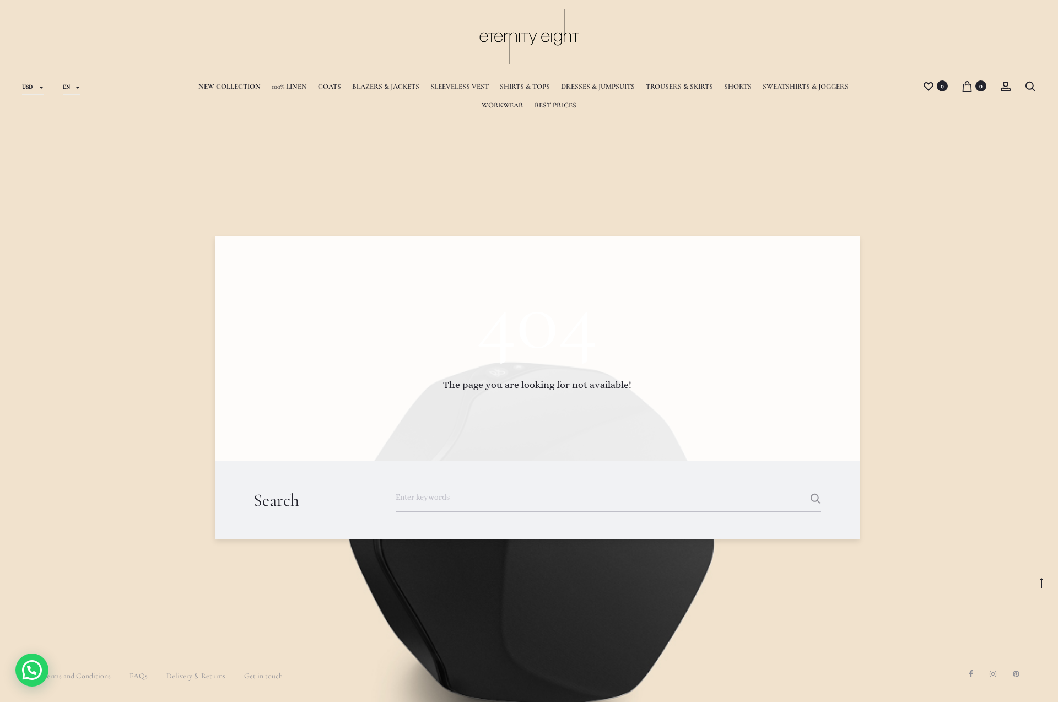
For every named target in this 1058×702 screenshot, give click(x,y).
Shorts (738, 86)
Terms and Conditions (76, 676)
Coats (329, 86)
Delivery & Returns (195, 676)
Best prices (555, 105)
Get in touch (263, 676)
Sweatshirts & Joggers (806, 86)
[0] (928, 85)
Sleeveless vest (459, 86)
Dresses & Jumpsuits (598, 86)
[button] (31, 670)
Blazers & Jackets (385, 86)
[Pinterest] (1016, 674)
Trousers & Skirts (679, 86)
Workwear (502, 105)
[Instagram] (993, 674)
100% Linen (289, 86)
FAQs (138, 676)
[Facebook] (971, 674)
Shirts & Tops (525, 86)
